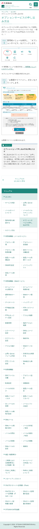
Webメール (9, 420)
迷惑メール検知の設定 (10, 413)
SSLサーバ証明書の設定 (28, 492)
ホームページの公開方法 (10, 288)
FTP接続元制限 (9, 309)
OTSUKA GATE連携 (12, 509)
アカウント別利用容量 (10, 251)
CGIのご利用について (10, 472)
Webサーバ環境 (27, 296)
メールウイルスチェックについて (27, 212)
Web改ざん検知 (27, 362)
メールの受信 (10, 433)
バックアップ (27, 302)
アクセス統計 (10, 346)
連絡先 (25, 446)
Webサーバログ (27, 347)
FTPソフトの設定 (9, 362)
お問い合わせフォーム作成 (10, 355)
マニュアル (5, 12)
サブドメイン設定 (10, 339)
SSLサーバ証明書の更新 (9, 502)
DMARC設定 (9, 265)
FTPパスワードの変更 (28, 309)
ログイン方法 (10, 230)
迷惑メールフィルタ (10, 397)
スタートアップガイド (13, 479)
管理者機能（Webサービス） (15, 281)
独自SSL (26, 338)
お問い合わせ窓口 (27, 204)
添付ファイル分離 (10, 377)
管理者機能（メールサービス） (16, 236)
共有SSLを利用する (28, 355)
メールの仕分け (10, 390)
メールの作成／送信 (27, 427)
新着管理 (8, 323)
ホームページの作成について (27, 463)
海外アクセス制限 (27, 324)
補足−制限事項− (11, 454)
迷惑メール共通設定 (10, 259)
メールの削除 (10, 441)
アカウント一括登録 (27, 243)
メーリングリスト (27, 266)
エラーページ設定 (10, 332)
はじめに (13, 12)
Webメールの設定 (10, 447)
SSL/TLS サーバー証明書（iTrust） (17, 485)
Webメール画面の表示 (10, 427)
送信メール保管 (10, 274)
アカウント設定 (27, 377)
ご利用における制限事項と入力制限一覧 (10, 463)
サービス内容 (10, 203)
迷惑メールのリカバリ (27, 397)
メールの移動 (27, 441)
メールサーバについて (10, 211)
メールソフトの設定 (27, 405)
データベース (10, 302)
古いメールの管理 (10, 405)
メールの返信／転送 (27, 434)
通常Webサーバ (10, 296)
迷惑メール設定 (27, 390)
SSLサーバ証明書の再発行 (28, 502)
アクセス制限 (27, 315)
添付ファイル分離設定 (27, 251)
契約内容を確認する (10, 221)
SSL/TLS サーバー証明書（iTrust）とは (10, 493)
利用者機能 (9, 369)
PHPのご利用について (28, 472)
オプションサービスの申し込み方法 (27, 222)
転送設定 (8, 383)
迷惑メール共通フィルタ (27, 259)
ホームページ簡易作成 (27, 288)
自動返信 (26, 383)
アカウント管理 (10, 243)
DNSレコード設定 (28, 332)
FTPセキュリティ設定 (9, 316)
